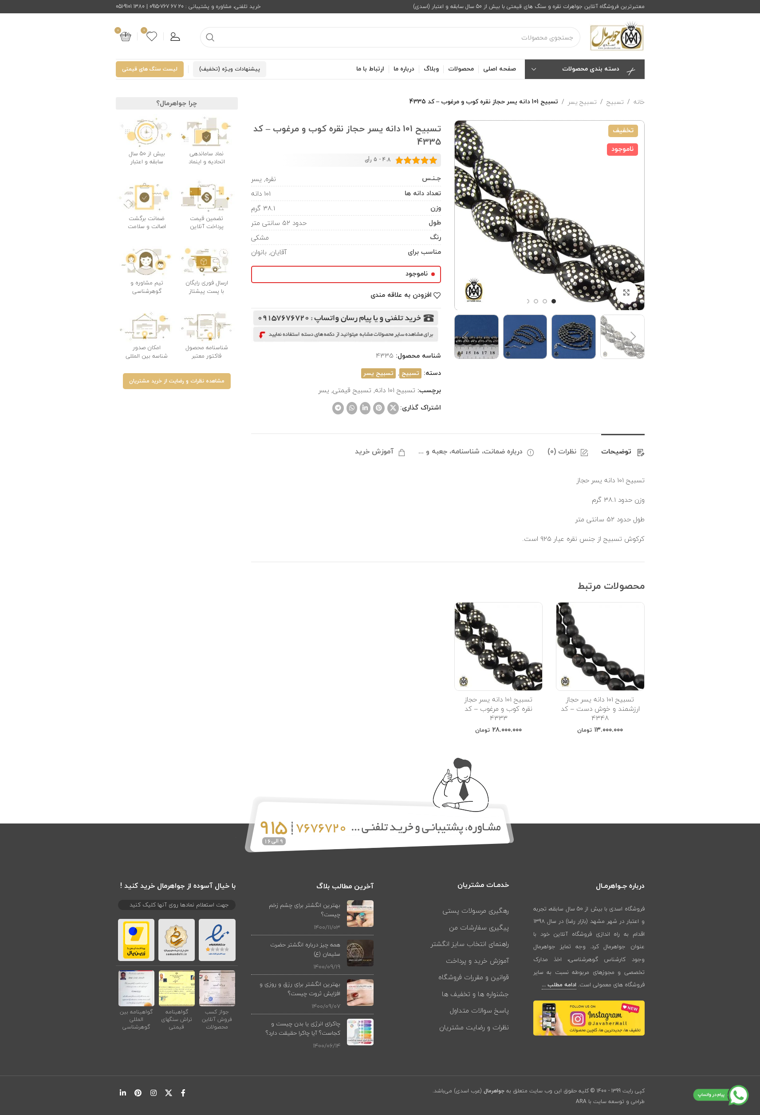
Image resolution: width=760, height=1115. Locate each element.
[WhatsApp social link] (352, 408)
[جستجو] (210, 37)
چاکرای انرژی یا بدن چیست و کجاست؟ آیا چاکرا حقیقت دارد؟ (303, 1028)
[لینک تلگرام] (338, 408)
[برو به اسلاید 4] (527, 301)
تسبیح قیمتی (352, 390)
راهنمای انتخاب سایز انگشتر (470, 944)
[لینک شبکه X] (393, 408)
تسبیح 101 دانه (395, 390)
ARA (581, 1101)
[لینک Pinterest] (379, 408)
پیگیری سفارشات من (479, 927)
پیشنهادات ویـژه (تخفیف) (229, 69)
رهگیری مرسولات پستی (476, 910)
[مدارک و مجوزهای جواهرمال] (217, 988)
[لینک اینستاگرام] (153, 1093)
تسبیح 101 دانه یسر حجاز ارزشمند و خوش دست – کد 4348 (600, 708)
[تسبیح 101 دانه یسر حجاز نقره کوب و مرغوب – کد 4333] (498, 646)
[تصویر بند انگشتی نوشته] (360, 916)
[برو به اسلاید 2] (545, 301)
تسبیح (615, 102)
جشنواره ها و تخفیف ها (475, 994)
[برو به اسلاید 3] (536, 301)
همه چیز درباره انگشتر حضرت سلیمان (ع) (305, 949)
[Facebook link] (183, 1093)
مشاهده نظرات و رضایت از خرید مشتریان (176, 381)
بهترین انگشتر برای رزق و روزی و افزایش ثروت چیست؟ (300, 988)
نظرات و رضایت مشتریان (474, 1027)
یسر (324, 390)
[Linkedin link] (365, 408)
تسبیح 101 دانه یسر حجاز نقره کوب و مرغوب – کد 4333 (498, 708)
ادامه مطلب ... (559, 985)
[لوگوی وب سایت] (617, 35)
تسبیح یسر (582, 102)
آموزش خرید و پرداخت (477, 960)
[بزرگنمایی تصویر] (626, 292)
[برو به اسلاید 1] (553, 301)
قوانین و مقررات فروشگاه (473, 977)
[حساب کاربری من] (175, 36)
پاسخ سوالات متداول (479, 1010)
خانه (639, 102)
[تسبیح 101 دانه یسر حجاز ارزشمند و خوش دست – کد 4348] (600, 646)
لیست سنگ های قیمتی (149, 69)
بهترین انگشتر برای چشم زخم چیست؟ (304, 909)
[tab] (623, 447)
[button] (633, 337)
